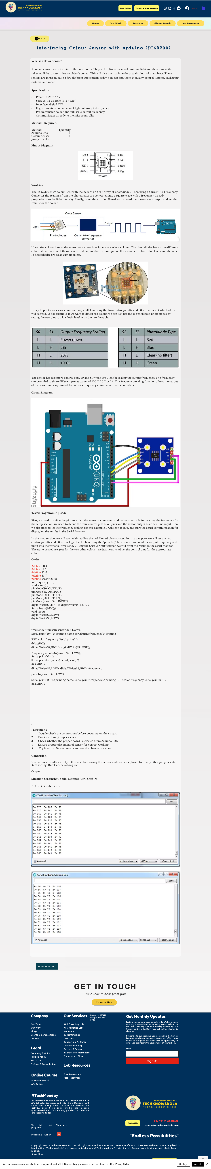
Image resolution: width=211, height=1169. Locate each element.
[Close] (207, 1164)
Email (128, 1049)
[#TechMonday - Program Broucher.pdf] (58, 1134)
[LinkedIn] (179, 8)
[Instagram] (170, 8)
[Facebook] (174, 8)
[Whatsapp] (165, 8)
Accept (197, 1164)
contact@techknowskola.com (162, 1125)
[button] (203, 7)
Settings (183, 1164)
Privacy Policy (122, 1164)
